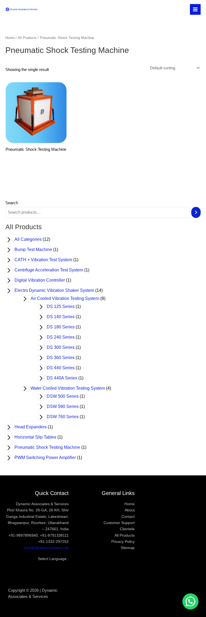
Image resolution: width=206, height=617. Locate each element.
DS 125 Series (64, 306)
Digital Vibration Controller (43, 280)
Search (11, 203)
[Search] (196, 212)
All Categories (31, 239)
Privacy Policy (123, 542)
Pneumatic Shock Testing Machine (50, 447)
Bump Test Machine (36, 249)
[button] (190, 601)
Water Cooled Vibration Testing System (71, 388)
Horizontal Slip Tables (38, 437)
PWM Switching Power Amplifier (48, 457)
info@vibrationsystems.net (46, 548)
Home (9, 38)
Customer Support (119, 523)
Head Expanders (34, 427)
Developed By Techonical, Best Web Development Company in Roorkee (103, 596)
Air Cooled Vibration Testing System (68, 298)
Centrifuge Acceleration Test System (52, 270)
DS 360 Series (64, 357)
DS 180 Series (64, 327)
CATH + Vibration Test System (46, 259)
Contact (128, 517)
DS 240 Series (64, 337)
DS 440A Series (65, 378)
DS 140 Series (64, 316)
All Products (27, 38)
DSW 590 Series (66, 406)
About (130, 510)
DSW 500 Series (66, 396)
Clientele (127, 529)
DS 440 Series (64, 367)
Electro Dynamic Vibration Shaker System (57, 290)
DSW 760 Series (66, 416)
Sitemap (128, 548)
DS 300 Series (64, 347)
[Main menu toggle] (195, 9)
